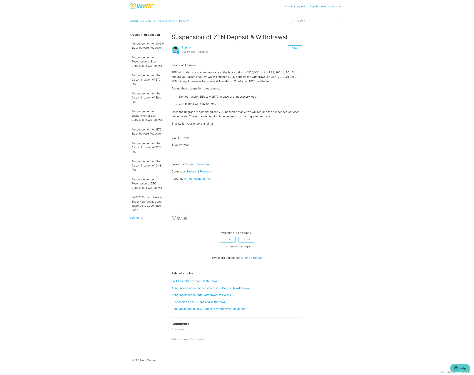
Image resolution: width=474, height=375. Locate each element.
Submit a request (294, 6)
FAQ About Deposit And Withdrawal (195, 281)
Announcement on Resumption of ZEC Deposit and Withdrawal (146, 183)
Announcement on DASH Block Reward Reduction (147, 46)
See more (136, 217)
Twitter (189, 164)
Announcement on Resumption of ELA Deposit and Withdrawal (146, 61)
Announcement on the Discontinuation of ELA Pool (146, 97)
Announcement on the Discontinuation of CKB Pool (146, 165)
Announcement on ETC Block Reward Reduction (147, 131)
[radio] (227, 239)
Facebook (202, 164)
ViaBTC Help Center (141, 20)
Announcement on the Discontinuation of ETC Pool (146, 79)
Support (187, 47)
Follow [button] (295, 48)
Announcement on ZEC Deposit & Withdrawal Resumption (209, 308)
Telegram (206, 171)
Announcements (195, 178)
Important (184, 20)
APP (210, 178)
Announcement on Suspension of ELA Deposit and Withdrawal (146, 115)
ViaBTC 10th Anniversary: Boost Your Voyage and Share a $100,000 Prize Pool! (147, 204)
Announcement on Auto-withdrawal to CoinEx (201, 295)
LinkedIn (184, 218)
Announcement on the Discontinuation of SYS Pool (146, 147)
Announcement (166, 20)
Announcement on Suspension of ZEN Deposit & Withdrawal (211, 288)
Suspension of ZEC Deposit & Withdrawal (199, 302)
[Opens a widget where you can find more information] (460, 368)
